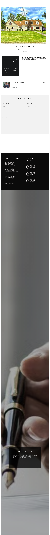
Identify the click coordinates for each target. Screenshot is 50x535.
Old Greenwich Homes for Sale (10, 182)
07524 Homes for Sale (31, 180)
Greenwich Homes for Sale (10, 176)
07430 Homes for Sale (31, 172)
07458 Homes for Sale (31, 162)
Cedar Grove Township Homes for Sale (12, 168)
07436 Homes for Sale (31, 179)
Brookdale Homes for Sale (9, 170)
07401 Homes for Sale (31, 164)
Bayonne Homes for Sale (9, 178)
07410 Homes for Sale (31, 176)
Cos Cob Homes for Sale (9, 177)
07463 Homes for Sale (31, 166)
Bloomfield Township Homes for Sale (11, 171)
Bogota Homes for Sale (9, 164)
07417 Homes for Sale (31, 174)
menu (45, 3)
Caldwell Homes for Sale (9, 172)
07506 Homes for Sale (31, 175)
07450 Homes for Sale (31, 168)
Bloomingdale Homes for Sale (10, 165)
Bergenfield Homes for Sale (10, 162)
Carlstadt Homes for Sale (9, 169)
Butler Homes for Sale (9, 166)
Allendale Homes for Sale (9, 161)
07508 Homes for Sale (31, 178)
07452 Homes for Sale (31, 173)
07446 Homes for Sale (31, 167)
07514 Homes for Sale (31, 181)
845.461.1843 (44, 83)
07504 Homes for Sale (31, 182)
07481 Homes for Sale (31, 171)
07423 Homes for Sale (31, 165)
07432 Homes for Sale (31, 169)
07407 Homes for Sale (31, 185)
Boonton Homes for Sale (9, 175)
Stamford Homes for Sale (9, 183)
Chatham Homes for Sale (9, 179)
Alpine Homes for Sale (9, 163)
